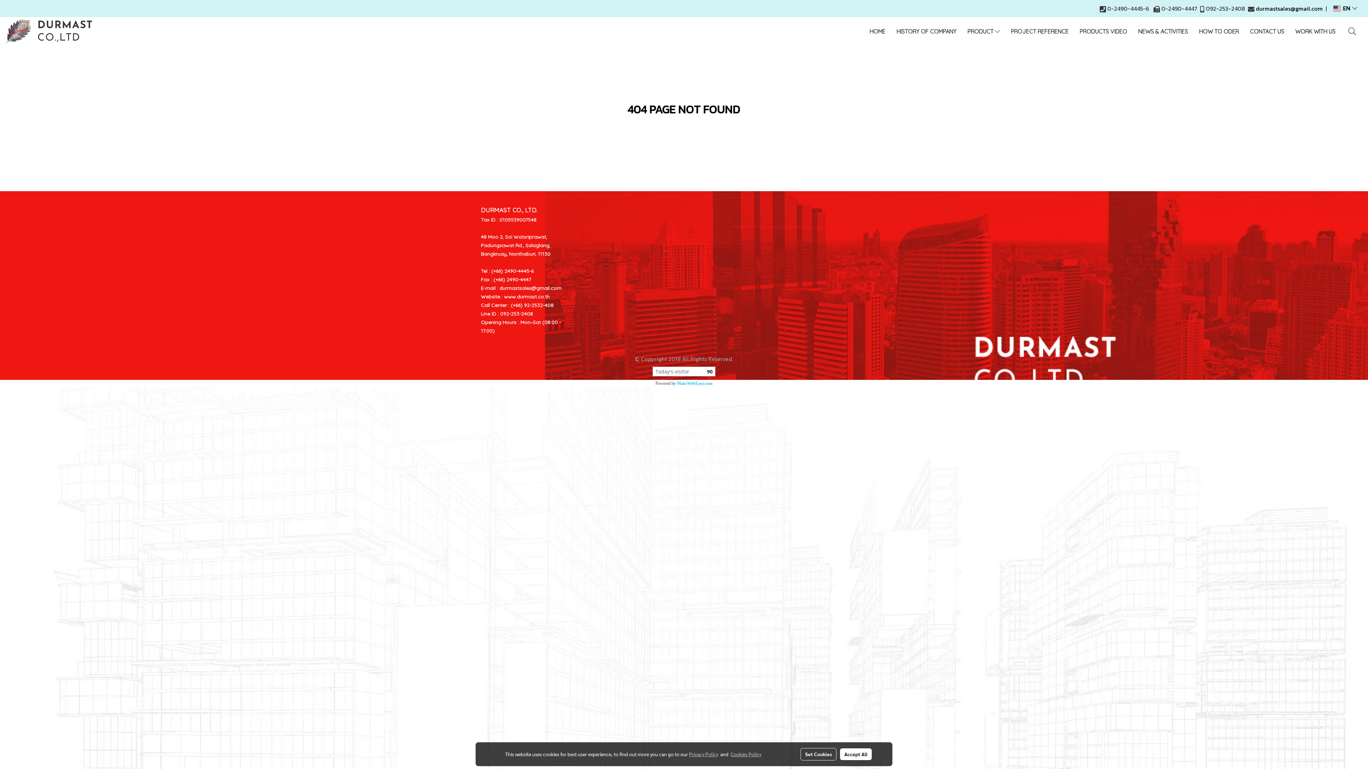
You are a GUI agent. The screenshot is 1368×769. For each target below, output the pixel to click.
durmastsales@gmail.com (1289, 8)
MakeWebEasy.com (694, 383)
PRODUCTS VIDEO (1103, 31)
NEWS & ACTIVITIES (1163, 31)
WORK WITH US (1315, 31)
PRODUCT (981, 31)
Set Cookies (818, 754)
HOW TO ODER (1219, 31)
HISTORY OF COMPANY (927, 31)
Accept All (855, 754)
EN (1346, 8)
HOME (878, 31)
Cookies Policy (746, 754)
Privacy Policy (703, 754)
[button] (1352, 31)
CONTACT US (1267, 31)
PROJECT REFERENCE (1040, 31)
